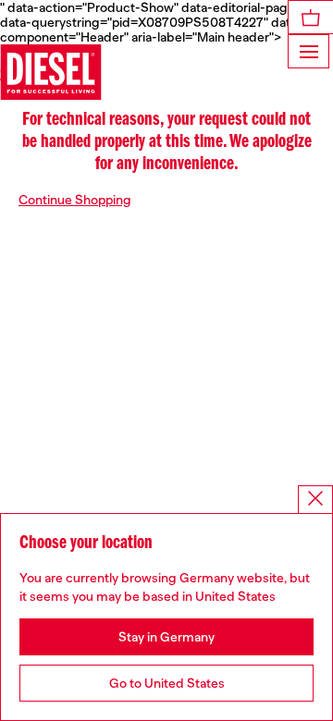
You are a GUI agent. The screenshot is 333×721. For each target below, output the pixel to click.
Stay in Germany (166, 636)
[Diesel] (51, 72)
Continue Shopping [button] (74, 199)
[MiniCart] (311, 17)
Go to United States (167, 683)
